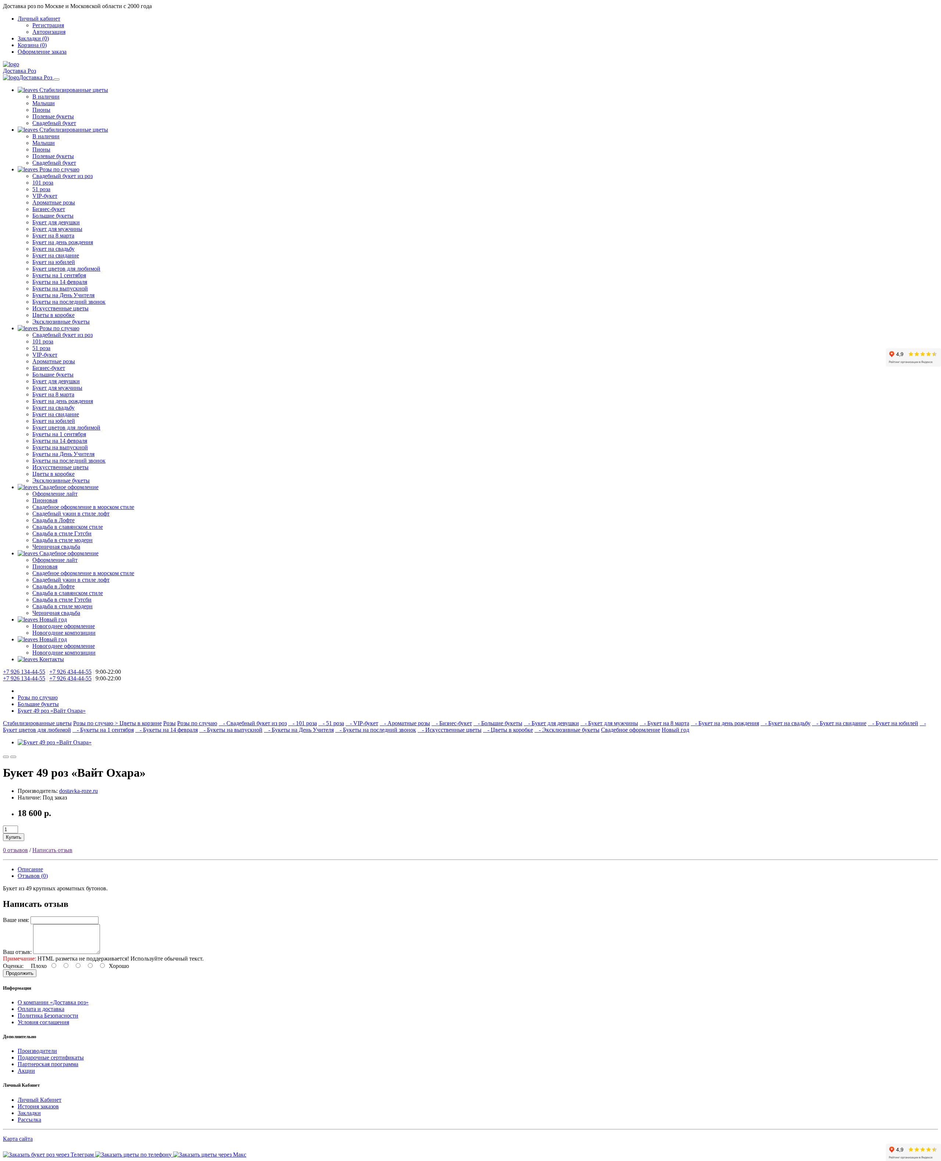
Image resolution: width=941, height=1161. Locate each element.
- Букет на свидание (839, 723)
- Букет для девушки (551, 723)
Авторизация (48, 32)
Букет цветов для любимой (66, 269)
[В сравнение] (13, 757)
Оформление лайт (55, 494)
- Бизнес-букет (452, 723)
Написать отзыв (52, 850)
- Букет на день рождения (725, 723)
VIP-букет (44, 196)
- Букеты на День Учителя (299, 730)
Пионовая (44, 500)
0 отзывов (15, 850)
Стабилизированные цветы (73, 90)
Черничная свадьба (56, 547)
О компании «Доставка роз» (53, 1002)
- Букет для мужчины (609, 723)
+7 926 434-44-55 (70, 672)
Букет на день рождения (62, 242)
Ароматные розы (53, 202)
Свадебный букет (54, 123)
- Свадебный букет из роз (253, 723)
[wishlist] (6, 757)
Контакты (51, 659)
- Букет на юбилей (893, 723)
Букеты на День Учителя (63, 295)
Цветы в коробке (53, 315)
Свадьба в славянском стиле (67, 527)
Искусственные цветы (60, 308)
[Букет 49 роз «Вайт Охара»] (55, 742)
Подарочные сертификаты (51, 1057)
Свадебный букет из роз (62, 176)
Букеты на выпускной (60, 288)
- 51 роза (331, 723)
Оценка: (13, 966)
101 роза (42, 182)
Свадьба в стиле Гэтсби (62, 533)
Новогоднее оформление (63, 626)
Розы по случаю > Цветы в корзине (117, 723)
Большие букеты (53, 216)
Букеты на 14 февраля (59, 282)
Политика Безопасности (48, 1015)
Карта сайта (18, 1139)
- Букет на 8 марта (664, 723)
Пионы (41, 110)
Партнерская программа (48, 1064)
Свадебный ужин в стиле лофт (71, 513)
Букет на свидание (55, 255)
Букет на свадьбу (53, 249)
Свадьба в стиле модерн (62, 540)
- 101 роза (302, 723)
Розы (169, 723)
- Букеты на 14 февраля (166, 730)
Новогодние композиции (64, 633)
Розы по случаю (58, 169)
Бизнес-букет (48, 209)
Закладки (29, 1113)
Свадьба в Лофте (53, 520)
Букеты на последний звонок (68, 302)
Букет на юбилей (53, 262)
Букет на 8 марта (53, 235)
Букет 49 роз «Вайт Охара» (52, 711)
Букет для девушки (56, 222)
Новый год (52, 619)
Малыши (43, 103)
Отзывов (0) (33, 876)
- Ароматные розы (405, 723)
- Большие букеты (497, 723)
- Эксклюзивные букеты (567, 730)
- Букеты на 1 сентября (103, 730)
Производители (37, 1051)
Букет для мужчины (57, 229)
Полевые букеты (53, 116)
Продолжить (19, 973)
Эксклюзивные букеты (61, 321)
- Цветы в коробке (508, 730)
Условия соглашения (43, 1022)
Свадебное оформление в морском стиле (83, 507)
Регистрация (48, 25)
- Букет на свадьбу (786, 723)
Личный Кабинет (39, 1100)
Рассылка (29, 1120)
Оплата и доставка (41, 1009)
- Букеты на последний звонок (375, 730)
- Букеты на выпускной (230, 730)
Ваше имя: (16, 920)
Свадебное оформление (68, 487)
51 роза (41, 189)
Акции (26, 1071)
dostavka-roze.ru (78, 791)
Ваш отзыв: (17, 952)
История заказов (38, 1106)
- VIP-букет (362, 723)
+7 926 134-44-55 (24, 672)
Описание (30, 869)
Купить (13, 837)
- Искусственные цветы (450, 730)
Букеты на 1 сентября (59, 275)
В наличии (46, 96)
